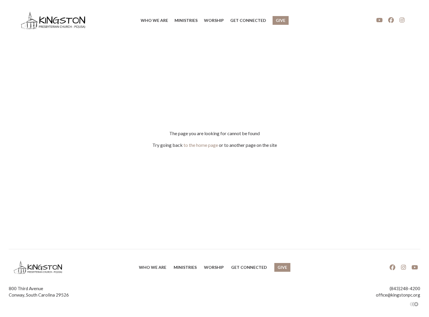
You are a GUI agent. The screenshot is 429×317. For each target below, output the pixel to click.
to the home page (201, 145)
